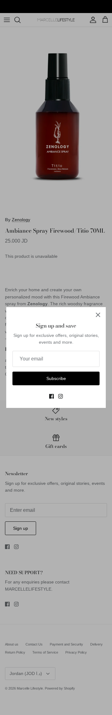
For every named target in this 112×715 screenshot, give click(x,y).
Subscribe (56, 378)
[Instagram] (60, 396)
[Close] (98, 315)
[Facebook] (51, 396)
